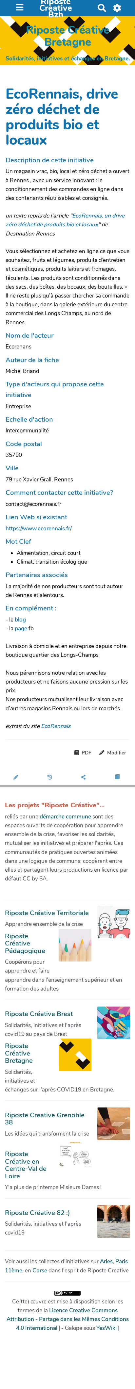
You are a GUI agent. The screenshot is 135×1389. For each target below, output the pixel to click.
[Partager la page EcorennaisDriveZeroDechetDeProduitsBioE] (84, 778)
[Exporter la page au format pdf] (118, 778)
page (22, 628)
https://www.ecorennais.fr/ (39, 528)
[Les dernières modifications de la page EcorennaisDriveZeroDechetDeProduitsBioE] (51, 778)
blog (20, 619)
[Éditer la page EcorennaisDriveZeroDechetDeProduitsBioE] (17, 778)
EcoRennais (55, 726)
